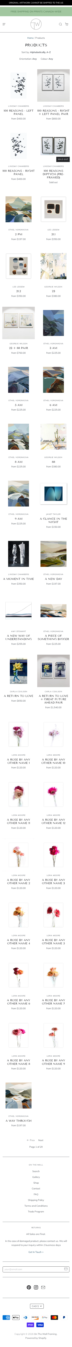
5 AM (18, 405)
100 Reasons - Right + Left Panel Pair (53, 112)
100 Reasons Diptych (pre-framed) (53, 174)
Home (30, 37)
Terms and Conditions (36, 1205)
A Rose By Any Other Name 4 (18, 941)
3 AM (53, 348)
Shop (36, 1182)
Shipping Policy (36, 1200)
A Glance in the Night (53, 520)
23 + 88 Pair (18, 348)
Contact (36, 1188)
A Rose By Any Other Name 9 (53, 1062)
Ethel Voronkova (18, 230)
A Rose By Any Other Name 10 (53, 761)
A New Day (53, 579)
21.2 (18, 291)
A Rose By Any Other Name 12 (53, 821)
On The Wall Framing (45, 1334)
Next (40, 1140)
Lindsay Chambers (18, 106)
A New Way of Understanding (18, 637)
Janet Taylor (53, 514)
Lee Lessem (53, 230)
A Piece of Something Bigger (53, 637)
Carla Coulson (18, 691)
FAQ (36, 1194)
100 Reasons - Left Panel (19, 112)
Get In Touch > (36, 1252)
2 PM (18, 234)
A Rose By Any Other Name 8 (18, 1062)
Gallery (36, 1177)
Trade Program (36, 1211)
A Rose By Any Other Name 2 (18, 881)
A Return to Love (18, 696)
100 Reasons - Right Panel (18, 172)
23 (53, 291)
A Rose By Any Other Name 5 (53, 941)
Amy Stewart (18, 631)
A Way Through (18, 1120)
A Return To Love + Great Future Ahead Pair (53, 699)
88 (53, 462)
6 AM (53, 405)
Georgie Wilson (53, 287)
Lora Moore (18, 755)
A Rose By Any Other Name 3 (53, 881)
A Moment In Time (18, 579)
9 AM (18, 518)
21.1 (53, 234)
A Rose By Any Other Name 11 (18, 821)
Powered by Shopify (35, 1338)
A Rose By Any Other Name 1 (18, 761)
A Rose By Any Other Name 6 (18, 1002)
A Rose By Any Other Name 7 (53, 1002)
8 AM (18, 462)
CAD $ (35, 1306)
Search (36, 1171)
